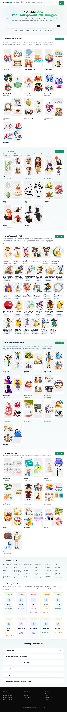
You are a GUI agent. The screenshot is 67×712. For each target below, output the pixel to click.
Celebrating (6, 371)
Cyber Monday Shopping (6, 577)
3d (4, 176)
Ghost (15, 263)
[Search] (52, 2)
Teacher (28, 2)
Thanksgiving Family (37, 574)
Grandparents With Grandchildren (18, 571)
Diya (4, 573)
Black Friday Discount (57, 574)
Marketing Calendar (7, 699)
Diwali (56, 570)
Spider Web (27, 30)
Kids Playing (6, 444)
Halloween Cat (6, 395)
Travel (4, 551)
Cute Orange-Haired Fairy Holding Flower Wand (27, 295)
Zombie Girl (45, 263)
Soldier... (35, 298)
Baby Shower (27, 527)
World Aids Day (6, 420)
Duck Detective (47, 298)
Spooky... (45, 261)
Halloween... (6, 261)
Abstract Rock (7, 278)
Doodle (5, 225)
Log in (56, 2)
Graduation (26, 503)
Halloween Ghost (17, 564)
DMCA (46, 695)
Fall (16, 30)
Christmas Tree (27, 576)
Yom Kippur (6, 69)
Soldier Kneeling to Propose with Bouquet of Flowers (37, 295)
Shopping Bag (17, 577)
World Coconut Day (28, 118)
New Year (46, 527)
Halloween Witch (7, 564)
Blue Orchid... (56, 298)
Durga (36, 570)
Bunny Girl (25, 263)
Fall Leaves (47, 567)
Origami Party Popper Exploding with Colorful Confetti (30, 277)
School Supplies (48, 30)
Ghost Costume (7, 263)
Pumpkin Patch (48, 564)
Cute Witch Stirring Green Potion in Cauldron (18, 277)
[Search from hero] (58, 26)
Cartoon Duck (60, 316)
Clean (7, 2)
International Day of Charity (30, 69)
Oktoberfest (27, 93)
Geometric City (7, 298)
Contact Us (47, 699)
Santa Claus (47, 576)
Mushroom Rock (7, 280)
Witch (38, 261)
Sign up (61, 2)
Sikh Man (17, 298)
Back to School (22, 3)
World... (5, 296)
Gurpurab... (48, 278)
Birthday (26, 478)
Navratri (26, 570)
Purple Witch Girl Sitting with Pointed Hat (26, 330)
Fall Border (57, 567)
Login (25, 693)
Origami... (28, 280)
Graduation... (48, 314)
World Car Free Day (7, 93)
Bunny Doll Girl (59, 279)
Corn (41, 30)
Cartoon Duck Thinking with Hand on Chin (18, 330)
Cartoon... (17, 316)
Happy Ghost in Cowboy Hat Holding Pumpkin (7, 260)
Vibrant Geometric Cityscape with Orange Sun (7, 295)
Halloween (16, 2)
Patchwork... (25, 261)
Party (4, 503)
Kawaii (4, 201)
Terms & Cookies (49, 697)
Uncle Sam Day (6, 142)
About (46, 693)
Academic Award (49, 316)
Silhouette (26, 225)
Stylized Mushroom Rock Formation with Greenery (8, 277)
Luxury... (55, 296)
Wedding (46, 478)
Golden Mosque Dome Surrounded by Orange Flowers (50, 277)
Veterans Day (36, 296)
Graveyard (26, 371)
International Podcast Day (50, 93)
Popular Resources (7, 695)
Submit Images (27, 697)
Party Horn (27, 316)
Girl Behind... (54, 263)
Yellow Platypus (35, 333)
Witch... (33, 261)
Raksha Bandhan (28, 395)
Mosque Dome (48, 280)
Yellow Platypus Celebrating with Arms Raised (35, 330)
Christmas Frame (59, 577)
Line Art (25, 201)
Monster (16, 567)
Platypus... (17, 314)
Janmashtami (6, 118)
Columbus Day (48, 570)
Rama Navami (47, 371)
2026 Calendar (6, 478)
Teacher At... (44, 331)
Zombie (21, 30)
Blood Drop (6, 316)
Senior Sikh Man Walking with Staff (18, 295)
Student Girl (6, 333)
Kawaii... (25, 296)
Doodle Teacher (7, 331)
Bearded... (44, 333)
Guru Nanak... (18, 296)
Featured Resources (7, 697)
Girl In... (25, 331)
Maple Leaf (35, 30)
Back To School (48, 503)
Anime (45, 176)
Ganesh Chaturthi (48, 118)
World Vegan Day (55, 261)
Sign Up (26, 695)
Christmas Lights (38, 577)
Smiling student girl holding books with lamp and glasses (7, 330)
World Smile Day (48, 69)
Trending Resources (7, 693)
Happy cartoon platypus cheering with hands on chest (18, 312)
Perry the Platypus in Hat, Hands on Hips (53, 330)
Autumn (33, 2)
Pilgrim (46, 573)
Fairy (30, 296)
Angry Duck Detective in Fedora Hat (47, 295)
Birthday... (28, 278)
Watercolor (47, 201)
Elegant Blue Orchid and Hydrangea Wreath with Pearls (58, 295)
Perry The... (46, 296)
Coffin (25, 567)
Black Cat (37, 567)
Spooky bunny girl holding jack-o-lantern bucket (25, 260)
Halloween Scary (38, 564)
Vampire (5, 567)
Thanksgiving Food (28, 573)
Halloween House (28, 564)
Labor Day (46, 420)
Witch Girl (26, 333)
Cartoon (26, 176)
